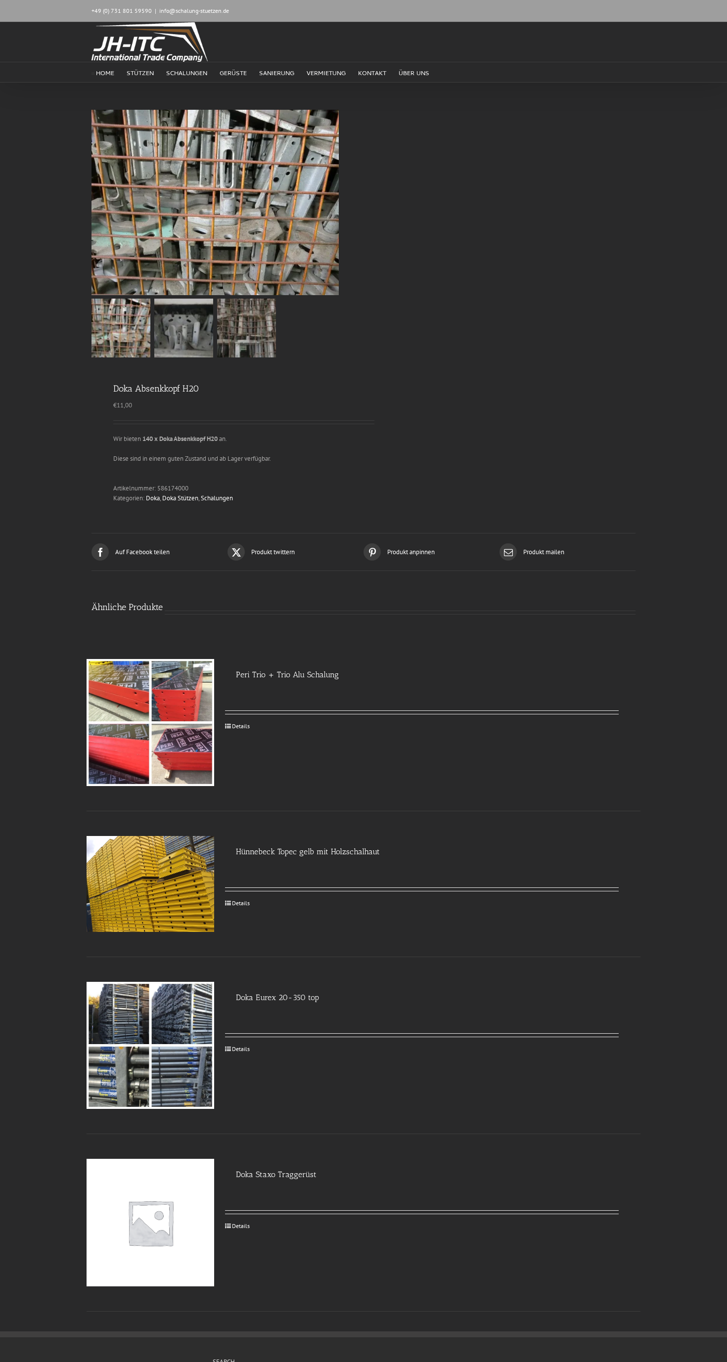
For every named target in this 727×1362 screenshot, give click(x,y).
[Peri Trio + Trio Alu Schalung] (150, 723)
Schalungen (217, 498)
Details (241, 726)
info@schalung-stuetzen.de (194, 10)
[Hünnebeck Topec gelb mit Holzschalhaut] (150, 883)
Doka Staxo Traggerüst (276, 1174)
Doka (153, 498)
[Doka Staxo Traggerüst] (150, 1222)
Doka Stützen (180, 498)
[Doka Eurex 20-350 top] (150, 1045)
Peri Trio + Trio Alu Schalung (287, 674)
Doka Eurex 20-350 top (277, 997)
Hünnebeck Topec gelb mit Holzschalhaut (308, 851)
